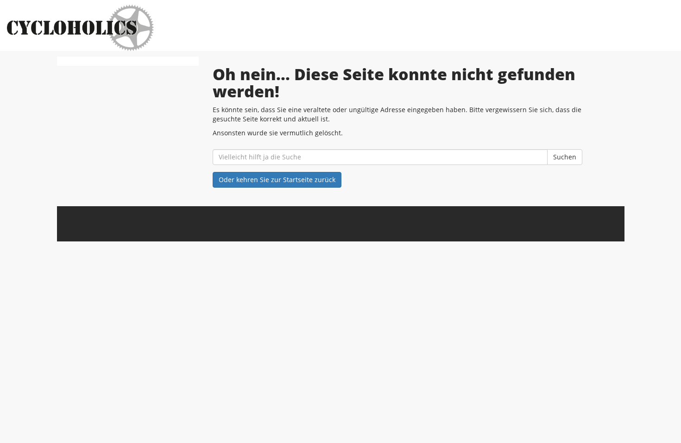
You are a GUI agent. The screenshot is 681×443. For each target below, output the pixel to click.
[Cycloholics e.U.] (145, 28)
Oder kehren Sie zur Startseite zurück (277, 179)
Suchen (564, 156)
